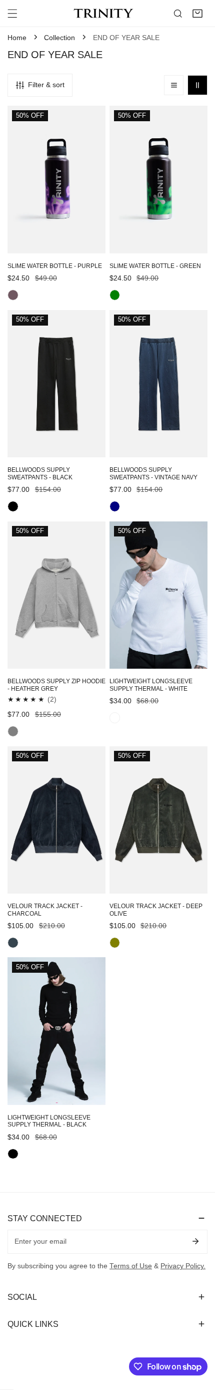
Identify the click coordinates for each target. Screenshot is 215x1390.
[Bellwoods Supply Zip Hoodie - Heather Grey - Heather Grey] (13, 731)
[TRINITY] (105, 13)
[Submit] (195, 1241)
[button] (198, 14)
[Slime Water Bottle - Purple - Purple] (13, 295)
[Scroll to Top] (198, 1338)
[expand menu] (12, 14)
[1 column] (174, 85)
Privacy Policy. (183, 1266)
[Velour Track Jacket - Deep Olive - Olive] (115, 942)
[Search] (178, 14)
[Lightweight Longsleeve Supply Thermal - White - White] (115, 717)
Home (17, 38)
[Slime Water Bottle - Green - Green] (115, 295)
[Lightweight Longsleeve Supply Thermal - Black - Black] (13, 1154)
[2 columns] (198, 85)
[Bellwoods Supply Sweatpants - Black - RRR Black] (13, 506)
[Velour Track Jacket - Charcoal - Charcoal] (13, 942)
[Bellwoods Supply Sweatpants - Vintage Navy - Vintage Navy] (115, 506)
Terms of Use (131, 1266)
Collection (59, 38)
